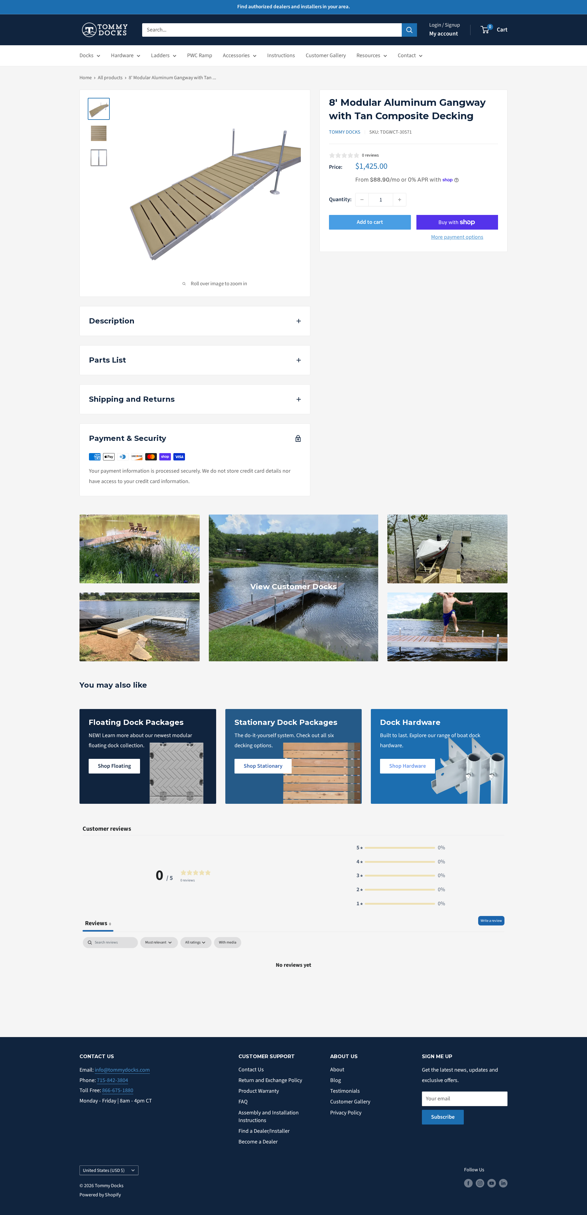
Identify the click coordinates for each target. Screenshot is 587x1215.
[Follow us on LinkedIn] (503, 1183)
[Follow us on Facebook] (468, 1183)
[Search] (409, 29)
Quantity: (340, 199)
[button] (400, 848)
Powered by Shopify (100, 1194)
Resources (368, 55)
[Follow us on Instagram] (480, 1183)
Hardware (122, 55)
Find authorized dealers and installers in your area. (293, 6)
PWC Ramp (199, 55)
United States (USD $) (104, 1170)
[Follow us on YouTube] (491, 1183)
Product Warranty (258, 1091)
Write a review (491, 920)
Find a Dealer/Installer (264, 1131)
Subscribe (443, 1117)
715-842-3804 (112, 1080)
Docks (86, 55)
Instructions (281, 55)
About (337, 1069)
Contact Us (251, 1069)
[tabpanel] (293, 985)
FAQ (243, 1102)
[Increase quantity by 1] (399, 199)
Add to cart (370, 222)
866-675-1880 (117, 1090)
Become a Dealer (258, 1142)
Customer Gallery (326, 55)
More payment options (457, 237)
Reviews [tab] (98, 923)
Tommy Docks (344, 132)
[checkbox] (227, 942)
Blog (335, 1080)
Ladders (160, 55)
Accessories (236, 55)
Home (85, 77)
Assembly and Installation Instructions (268, 1116)
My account (443, 34)
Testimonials (345, 1091)
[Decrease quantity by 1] (362, 199)
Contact (407, 55)
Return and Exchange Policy (270, 1080)
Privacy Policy (345, 1113)
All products (110, 77)
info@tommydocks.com (122, 1070)
